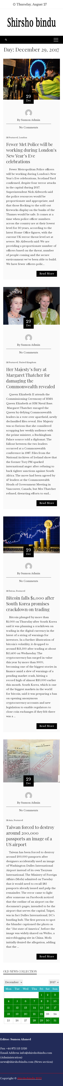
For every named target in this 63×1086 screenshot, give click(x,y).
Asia (10, 820)
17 (55, 1007)
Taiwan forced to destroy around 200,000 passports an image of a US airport (30, 835)
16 (47, 1007)
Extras (12, 591)
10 (54, 1001)
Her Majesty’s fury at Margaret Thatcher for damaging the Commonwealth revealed (30, 377)
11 (8, 1007)
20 (25, 1014)
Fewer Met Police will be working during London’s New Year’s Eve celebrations (31, 152)
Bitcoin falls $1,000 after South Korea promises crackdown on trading (30, 603)
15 (41, 1007)
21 (34, 1014)
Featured (13, 137)
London (23, 137)
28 (34, 1020)
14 (34, 1007)
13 (25, 1007)
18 (8, 1014)
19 (17, 1014)
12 (17, 1007)
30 (47, 1020)
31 (55, 1020)
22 (41, 1014)
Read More (46, 273)
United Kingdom (27, 362)
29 (41, 1020)
